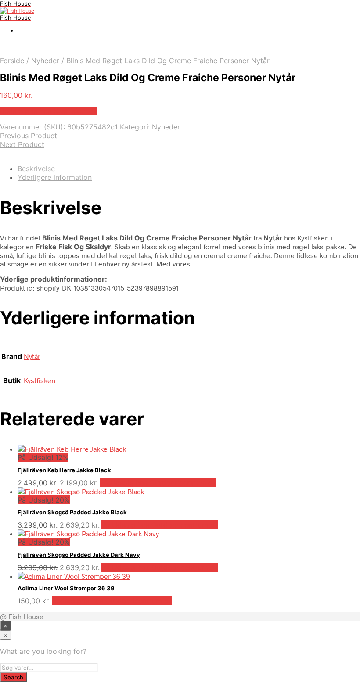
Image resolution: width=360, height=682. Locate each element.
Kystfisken (39, 380)
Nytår (32, 356)
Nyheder (45, 60)
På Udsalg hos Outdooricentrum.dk (158, 482)
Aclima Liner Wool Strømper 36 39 (66, 588)
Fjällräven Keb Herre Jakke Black (64, 470)
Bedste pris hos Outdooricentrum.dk (112, 600)
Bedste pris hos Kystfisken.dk (48, 111)
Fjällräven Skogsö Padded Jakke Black (72, 512)
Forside (12, 60)
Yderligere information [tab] (55, 177)
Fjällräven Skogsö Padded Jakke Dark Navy (79, 554)
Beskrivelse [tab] (36, 168)
